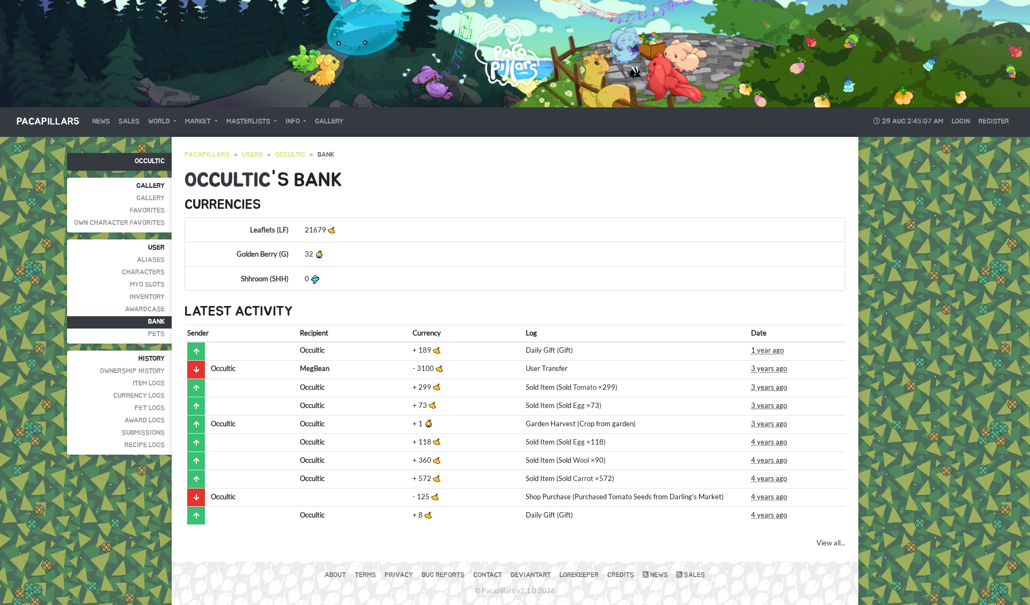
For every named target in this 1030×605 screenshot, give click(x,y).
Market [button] (198, 121)
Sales (129, 121)
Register (994, 121)
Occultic (150, 161)
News (101, 121)
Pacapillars (48, 122)
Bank (156, 321)
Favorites (147, 210)
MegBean (314, 368)
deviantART (531, 575)
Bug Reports (443, 575)
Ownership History (132, 371)
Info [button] (293, 121)
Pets (156, 334)
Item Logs (149, 383)
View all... (830, 542)
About (335, 575)
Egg (579, 405)
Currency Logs (139, 395)
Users (252, 154)
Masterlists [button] (249, 121)
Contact (487, 575)
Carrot (583, 478)
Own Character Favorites (119, 223)
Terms (365, 575)
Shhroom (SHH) (265, 278)
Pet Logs (150, 408)
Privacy (399, 575)
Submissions (143, 432)
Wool (581, 460)
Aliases (151, 260)
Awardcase (145, 309)
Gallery (329, 121)
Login (961, 121)
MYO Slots (147, 284)
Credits (620, 575)
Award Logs (144, 420)
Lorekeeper (579, 575)
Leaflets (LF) (269, 229)
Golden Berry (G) (263, 254)
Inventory (147, 297)
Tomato (585, 387)
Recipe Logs (144, 445)
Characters (143, 272)
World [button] (160, 121)
